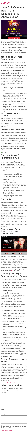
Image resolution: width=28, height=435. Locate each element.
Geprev (5, 2)
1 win (8, 382)
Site (2, 420)
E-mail (3, 414)
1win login (12, 382)
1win (12, 270)
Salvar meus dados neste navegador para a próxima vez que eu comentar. (13, 427)
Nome (2, 409)
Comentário (4, 392)
